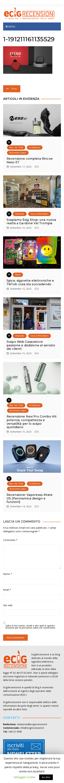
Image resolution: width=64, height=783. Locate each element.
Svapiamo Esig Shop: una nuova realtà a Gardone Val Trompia (31, 221)
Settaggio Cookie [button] (24, 777)
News (18, 274)
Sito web (7, 605)
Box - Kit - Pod (16, 147)
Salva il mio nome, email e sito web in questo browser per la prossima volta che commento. (31, 626)
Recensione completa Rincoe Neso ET (30, 160)
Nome (7, 573)
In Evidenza (34, 147)
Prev (14, 88)
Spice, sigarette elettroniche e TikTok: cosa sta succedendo (30, 282)
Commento (10, 540)
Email (7, 589)
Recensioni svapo (18, 152)
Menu (11, 26)
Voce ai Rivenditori (39, 213)
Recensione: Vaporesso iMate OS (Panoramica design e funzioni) (30, 498)
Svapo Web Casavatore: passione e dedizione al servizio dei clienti (31, 345)
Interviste (19, 213)
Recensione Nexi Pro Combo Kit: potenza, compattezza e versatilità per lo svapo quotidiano (32, 422)
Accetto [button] (46, 777)
